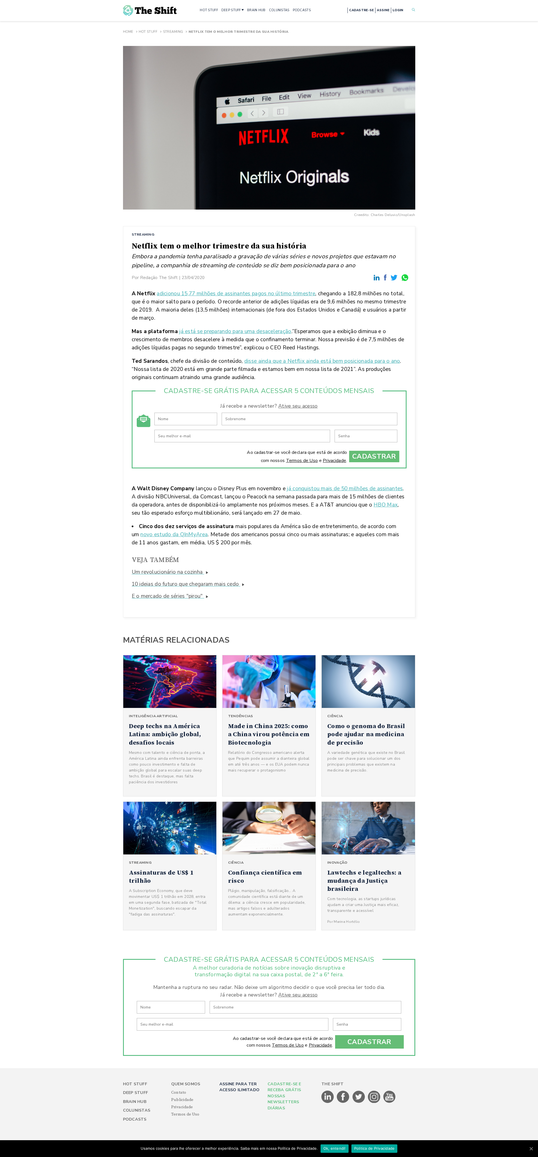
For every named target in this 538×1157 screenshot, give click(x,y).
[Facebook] (386, 277)
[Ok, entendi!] (531, 1148)
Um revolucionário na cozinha (168, 572)
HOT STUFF (209, 10)
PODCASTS (302, 10)
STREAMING (143, 234)
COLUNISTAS (279, 10)
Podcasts (135, 1119)
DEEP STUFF (231, 10)
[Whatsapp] (405, 277)
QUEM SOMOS (185, 1084)
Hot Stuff (148, 31)
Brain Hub (135, 1101)
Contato (178, 1092)
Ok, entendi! (334, 1148)
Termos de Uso (302, 460)
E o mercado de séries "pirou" (168, 596)
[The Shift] (150, 10)
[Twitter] (395, 277)
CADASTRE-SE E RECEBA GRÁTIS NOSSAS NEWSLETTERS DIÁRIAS (284, 1096)
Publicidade (182, 1099)
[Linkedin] (377, 277)
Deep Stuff (135, 1092)
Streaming (173, 31)
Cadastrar (374, 456)
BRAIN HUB (256, 10)
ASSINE (383, 10)
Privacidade (334, 460)
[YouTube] (389, 1101)
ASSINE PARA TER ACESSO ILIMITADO (239, 1087)
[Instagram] (374, 1101)
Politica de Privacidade (374, 1148)
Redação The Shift (159, 277)
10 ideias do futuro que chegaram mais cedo (186, 584)
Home (128, 31)
